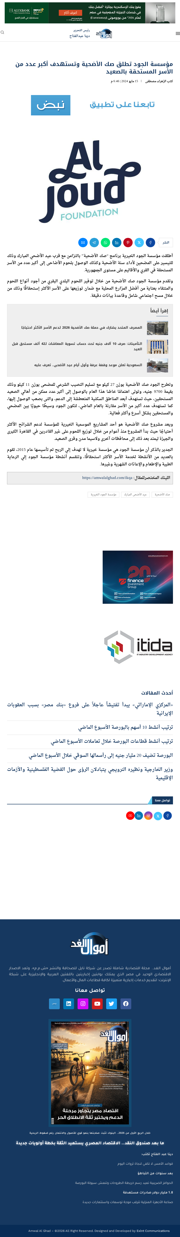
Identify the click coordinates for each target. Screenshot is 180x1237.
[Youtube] (97, 1003)
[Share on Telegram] (94, 242)
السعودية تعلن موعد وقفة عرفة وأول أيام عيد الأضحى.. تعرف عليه (88, 365)
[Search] (2, 34)
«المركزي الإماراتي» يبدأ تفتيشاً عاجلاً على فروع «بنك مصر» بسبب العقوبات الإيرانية (90, 709)
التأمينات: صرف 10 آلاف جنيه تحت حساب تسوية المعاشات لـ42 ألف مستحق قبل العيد (77, 346)
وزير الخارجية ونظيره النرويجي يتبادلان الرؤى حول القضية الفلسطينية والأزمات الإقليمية (90, 774)
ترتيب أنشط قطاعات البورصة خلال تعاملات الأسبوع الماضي (111, 741)
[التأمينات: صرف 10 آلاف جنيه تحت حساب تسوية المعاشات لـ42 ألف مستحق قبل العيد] (157, 347)
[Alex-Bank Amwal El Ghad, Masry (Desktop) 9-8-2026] (90, 6)
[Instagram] (83, 1003)
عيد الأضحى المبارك (135, 494)
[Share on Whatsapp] (105, 242)
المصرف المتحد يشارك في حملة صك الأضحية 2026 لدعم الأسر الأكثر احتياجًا (81, 327)
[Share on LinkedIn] (116, 242)
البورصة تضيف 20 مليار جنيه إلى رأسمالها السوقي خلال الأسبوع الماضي (100, 755)
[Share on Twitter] (139, 242)
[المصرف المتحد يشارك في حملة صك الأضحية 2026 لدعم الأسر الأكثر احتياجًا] (157, 328)
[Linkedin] (68, 1003)
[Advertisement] (90, 875)
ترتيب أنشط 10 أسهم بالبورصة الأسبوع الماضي (125, 727)
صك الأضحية (162, 494)
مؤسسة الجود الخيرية (103, 494)
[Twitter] (111, 1003)
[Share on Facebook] (150, 242)
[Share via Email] (83, 242)
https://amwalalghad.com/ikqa (107, 478)
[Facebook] (125, 1003)
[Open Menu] (178, 33)
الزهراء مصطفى (155, 81)
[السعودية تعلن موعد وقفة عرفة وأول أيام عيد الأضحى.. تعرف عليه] (157, 365)
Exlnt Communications (153, 1231)
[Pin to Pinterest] (128, 242)
